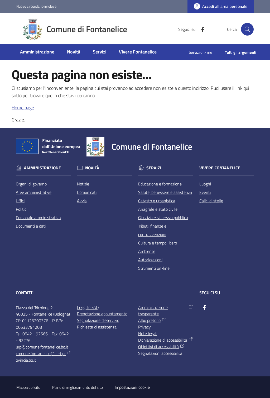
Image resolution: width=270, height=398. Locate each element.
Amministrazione (42, 168)
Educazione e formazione (160, 184)
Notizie (83, 184)
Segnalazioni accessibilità (160, 353)
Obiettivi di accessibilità (158, 346)
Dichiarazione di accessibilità (162, 340)
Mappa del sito (28, 387)
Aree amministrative (33, 192)
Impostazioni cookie (132, 387)
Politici (21, 209)
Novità (92, 168)
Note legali (147, 333)
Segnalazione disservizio (98, 320)
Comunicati (87, 192)
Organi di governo (31, 184)
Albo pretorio (149, 320)
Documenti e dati (31, 226)
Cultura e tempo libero (157, 243)
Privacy (144, 327)
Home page (23, 107)
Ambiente (146, 251)
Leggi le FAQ (88, 307)
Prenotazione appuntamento (102, 314)
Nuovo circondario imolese (36, 6)
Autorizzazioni (150, 260)
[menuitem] (37, 52)
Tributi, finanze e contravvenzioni (152, 230)
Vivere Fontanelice (219, 168)
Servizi (153, 168)
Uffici (20, 201)
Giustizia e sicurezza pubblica (163, 217)
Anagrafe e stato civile (157, 209)
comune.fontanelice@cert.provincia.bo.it (41, 356)
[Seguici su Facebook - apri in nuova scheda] (200, 29)
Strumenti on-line (154, 268)
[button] (247, 29)
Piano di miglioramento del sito (77, 387)
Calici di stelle (211, 201)
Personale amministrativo (38, 217)
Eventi (205, 192)
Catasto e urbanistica (156, 201)
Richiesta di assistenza (97, 327)
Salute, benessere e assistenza (165, 192)
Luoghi (205, 184)
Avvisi (82, 201)
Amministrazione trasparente (153, 310)
